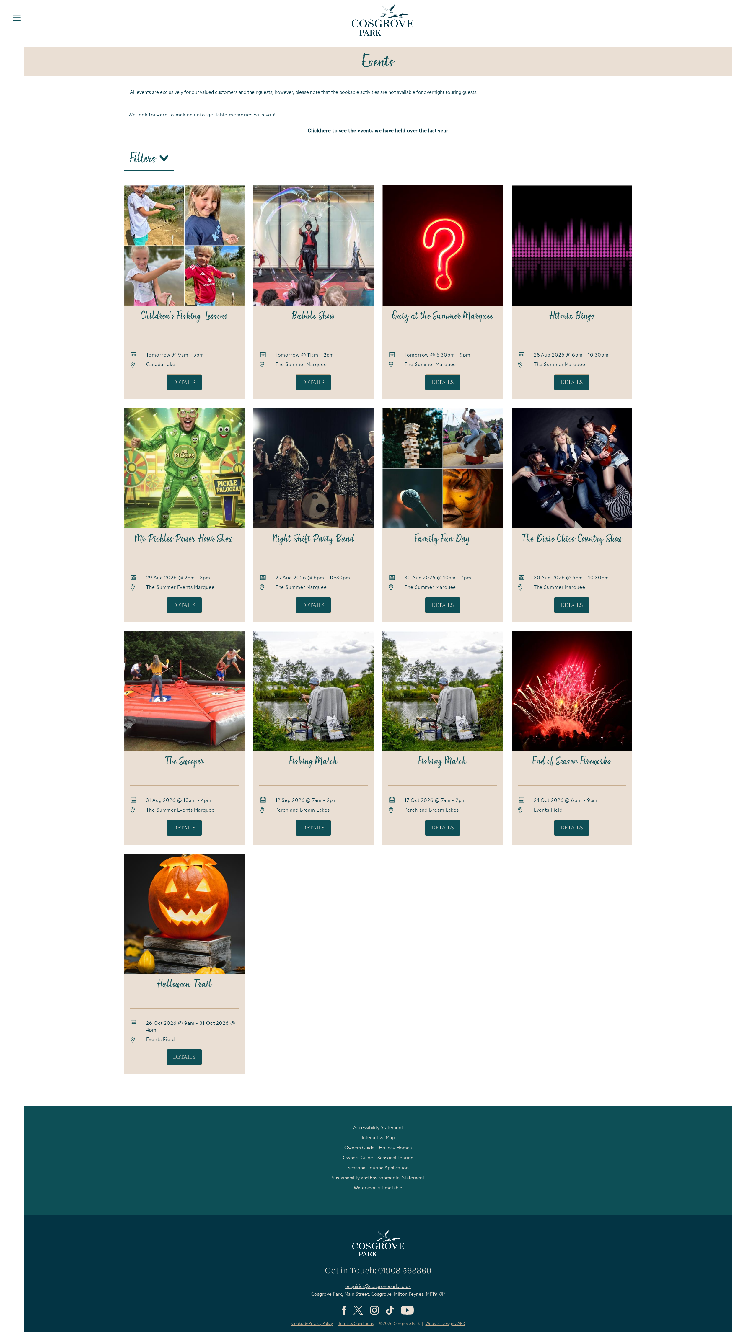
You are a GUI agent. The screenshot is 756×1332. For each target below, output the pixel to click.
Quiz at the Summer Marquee (442, 316)
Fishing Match (313, 761)
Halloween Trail (184, 984)
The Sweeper (184, 761)
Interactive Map (378, 1138)
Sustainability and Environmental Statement (378, 1178)
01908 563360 (404, 1271)
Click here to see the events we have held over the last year (378, 131)
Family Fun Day (442, 539)
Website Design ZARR (445, 1324)
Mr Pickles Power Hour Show (184, 539)
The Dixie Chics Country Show (572, 539)
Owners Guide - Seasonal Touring (378, 1158)
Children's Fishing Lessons (184, 316)
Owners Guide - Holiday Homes (378, 1148)
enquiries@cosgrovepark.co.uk (378, 1286)
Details (184, 382)
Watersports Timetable (378, 1188)
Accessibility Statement (378, 1128)
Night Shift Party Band (313, 539)
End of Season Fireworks (571, 761)
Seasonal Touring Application (378, 1168)
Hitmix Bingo (572, 316)
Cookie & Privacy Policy (312, 1324)
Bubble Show (313, 316)
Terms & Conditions (356, 1324)
